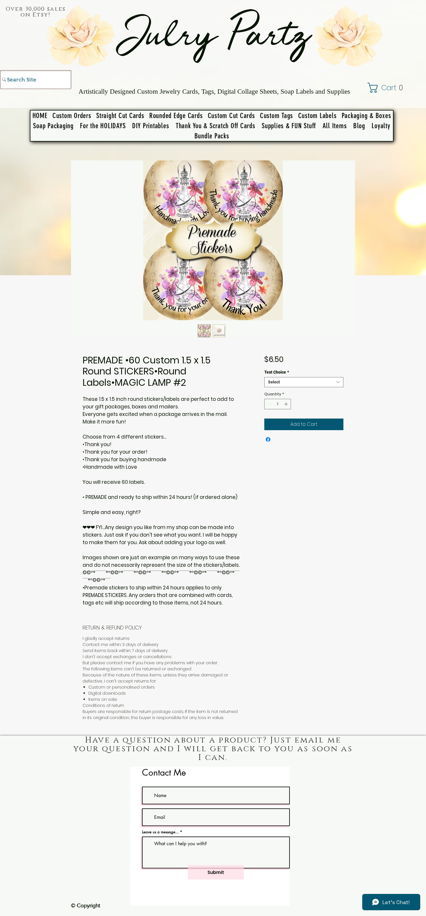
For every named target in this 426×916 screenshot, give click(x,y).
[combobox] (303, 382)
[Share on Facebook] (268, 439)
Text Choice (276, 372)
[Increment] (286, 404)
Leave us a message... (160, 832)
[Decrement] (268, 404)
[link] (391, 88)
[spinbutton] (277, 404)
